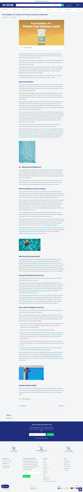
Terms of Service (67, 466)
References (66, 470)
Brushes (45, 462)
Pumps (44, 461)
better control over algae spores (30, 290)
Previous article (23, 405)
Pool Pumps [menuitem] (4, 9)
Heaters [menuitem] (14, 9)
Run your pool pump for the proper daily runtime (32, 347)
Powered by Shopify (5, 488)
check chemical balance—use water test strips (31, 297)
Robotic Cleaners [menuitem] (25, 9)
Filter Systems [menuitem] (37, 9)
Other (44, 470)
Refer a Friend (46, 479)
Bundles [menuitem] (58, 9)
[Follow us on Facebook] (7, 418)
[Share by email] (31, 47)
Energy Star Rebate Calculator (49, 481)
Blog (44, 473)
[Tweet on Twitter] (29, 47)
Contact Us (45, 472)
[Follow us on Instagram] (9, 418)
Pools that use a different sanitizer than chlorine (36, 263)
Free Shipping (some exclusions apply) (41, 1)
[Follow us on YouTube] (11, 418)
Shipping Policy (67, 464)
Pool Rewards (46, 477)
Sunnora (45, 466)
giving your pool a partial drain (50, 225)
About (44, 475)
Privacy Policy (67, 461)
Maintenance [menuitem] (67, 9)
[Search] (62, 5)
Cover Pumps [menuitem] (48, 9)
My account (68, 5)
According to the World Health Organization (30, 282)
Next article (60, 405)
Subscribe (50, 434)
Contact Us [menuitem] (78, 9)
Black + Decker (46, 468)
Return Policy (66, 462)
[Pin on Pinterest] (27, 47)
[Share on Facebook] (24, 47)
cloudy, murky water (46, 290)
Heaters (45, 464)
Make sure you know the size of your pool (49, 334)
